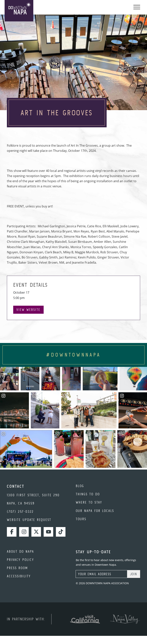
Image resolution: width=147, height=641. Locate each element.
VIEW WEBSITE (28, 310)
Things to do (88, 494)
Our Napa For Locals (95, 511)
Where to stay (89, 502)
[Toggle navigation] (136, 7)
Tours (81, 519)
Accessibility (19, 576)
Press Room (17, 568)
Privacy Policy (20, 560)
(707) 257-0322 (20, 511)
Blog (80, 486)
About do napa (20, 551)
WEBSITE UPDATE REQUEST (29, 520)
